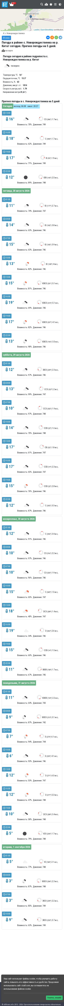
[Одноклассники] (52, 37)
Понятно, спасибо (54, 998)
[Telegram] (60, 37)
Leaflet (36, 29)
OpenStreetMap (46, 29)
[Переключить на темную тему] (60, 4)
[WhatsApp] (56, 37)
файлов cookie (24, 989)
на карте (9, 50)
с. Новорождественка (14, 33)
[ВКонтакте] (48, 37)
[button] (51, 4)
